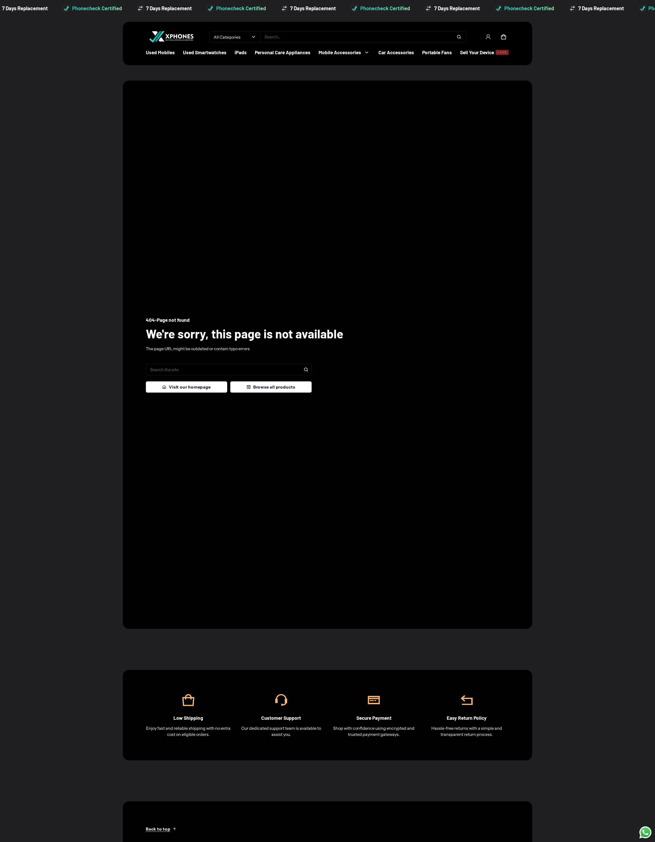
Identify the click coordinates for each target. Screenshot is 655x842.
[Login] (488, 36)
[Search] (306, 369)
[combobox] (363, 36)
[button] (503, 36)
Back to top (158, 829)
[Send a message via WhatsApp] (645, 832)
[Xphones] (171, 36)
